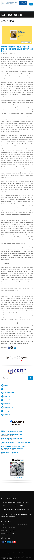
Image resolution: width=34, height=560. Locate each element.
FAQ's (6, 385)
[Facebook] (8, 347)
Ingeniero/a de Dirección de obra (11, 438)
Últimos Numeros (17, 477)
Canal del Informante (8, 533)
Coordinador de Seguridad (9, 452)
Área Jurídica (8, 400)
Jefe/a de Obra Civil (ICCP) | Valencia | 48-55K (15, 442)
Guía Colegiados (9, 407)
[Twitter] (11, 347)
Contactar (28, 557)
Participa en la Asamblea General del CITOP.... (13, 505)
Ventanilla (7, 414)
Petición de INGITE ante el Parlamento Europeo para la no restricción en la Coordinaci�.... (15, 510)
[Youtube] (14, 541)
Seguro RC (7, 403)
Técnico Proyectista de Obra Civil (11, 434)
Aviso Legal (17, 557)
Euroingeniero (8, 411)
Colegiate (7, 396)
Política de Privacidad (6, 557)
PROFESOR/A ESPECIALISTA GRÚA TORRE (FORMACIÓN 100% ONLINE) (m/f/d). (13, 447)
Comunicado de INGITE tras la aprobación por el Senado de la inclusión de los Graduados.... (16, 515)
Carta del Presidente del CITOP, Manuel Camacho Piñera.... (16, 502)
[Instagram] (11, 541)
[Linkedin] (15, 347)
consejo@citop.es (11, 531)
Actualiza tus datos (9, 392)
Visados (6, 389)
